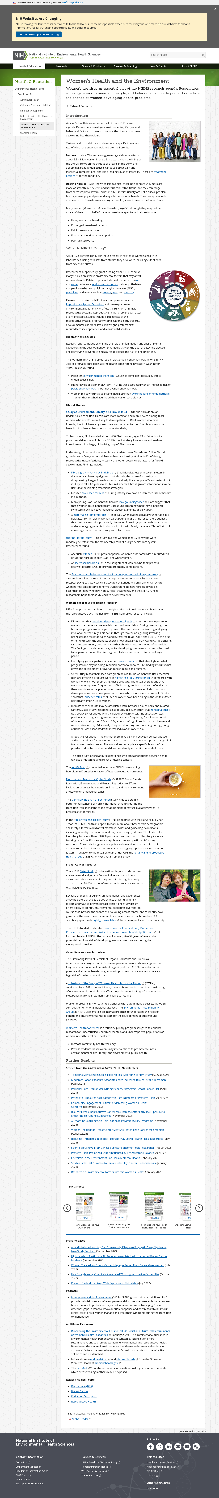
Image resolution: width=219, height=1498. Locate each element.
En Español (152, 1488)
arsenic (107, 292)
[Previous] (67, 1208)
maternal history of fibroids (89, 515)
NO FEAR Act (153, 1471)
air (137, 280)
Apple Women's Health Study (91, 820)
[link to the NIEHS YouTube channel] (187, 1446)
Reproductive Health (83, 1401)
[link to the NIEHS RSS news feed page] (196, 1446)
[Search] (204, 55)
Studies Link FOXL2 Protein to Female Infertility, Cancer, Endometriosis (113, 1163)
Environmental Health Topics (29, 88)
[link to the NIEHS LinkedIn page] (168, 1446)
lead (115, 292)
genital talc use (159, 709)
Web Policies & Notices (93, 1471)
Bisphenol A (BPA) (82, 1386)
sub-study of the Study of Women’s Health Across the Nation (104, 983)
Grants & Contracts (93, 66)
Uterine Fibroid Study (79, 538)
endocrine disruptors (105, 284)
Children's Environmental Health (36, 105)
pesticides (72, 292)
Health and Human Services (161, 1462)
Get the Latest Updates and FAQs (37, 34)
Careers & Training (125, 66)
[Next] (199, 1208)
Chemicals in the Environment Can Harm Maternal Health (105, 1158)
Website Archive (89, 1475)
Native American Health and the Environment (36, 117)
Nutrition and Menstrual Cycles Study (88, 779)
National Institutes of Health (161, 1466)
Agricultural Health (29, 99)
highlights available (104, 920)
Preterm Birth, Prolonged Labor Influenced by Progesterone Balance (112, 1153)
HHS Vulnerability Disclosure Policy (99, 1462)
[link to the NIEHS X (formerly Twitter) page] (159, 1446)
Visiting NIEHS (23, 1479)
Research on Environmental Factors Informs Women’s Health (107, 1172)
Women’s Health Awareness (83, 1028)
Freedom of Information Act (30, 1470)
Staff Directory (23, 1475)
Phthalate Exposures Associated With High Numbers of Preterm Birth (113, 1098)
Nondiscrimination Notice (94, 1466)
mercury (129, 292)
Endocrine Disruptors (84, 1396)
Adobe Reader (80, 1419)
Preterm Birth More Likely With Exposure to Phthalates (104, 1283)
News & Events (157, 66)
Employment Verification (28, 1466)
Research (61, 66)
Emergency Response (31, 110)
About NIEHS (190, 66)
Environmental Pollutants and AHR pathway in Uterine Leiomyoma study (115, 574)
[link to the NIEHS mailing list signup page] (177, 1446)
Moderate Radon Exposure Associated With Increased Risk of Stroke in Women (118, 1080)
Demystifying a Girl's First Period (91, 799)
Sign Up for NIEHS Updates (30, 1483)
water (74, 284)
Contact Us (21, 1462)
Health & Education (29, 66)
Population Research (28, 94)
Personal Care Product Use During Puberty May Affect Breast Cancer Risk (115, 1089)
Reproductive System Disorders (85, 304)
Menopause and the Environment (91, 1297)
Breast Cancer (79, 1391)
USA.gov (151, 1475)
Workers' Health (28, 132)
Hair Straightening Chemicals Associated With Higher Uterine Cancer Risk (115, 1274)
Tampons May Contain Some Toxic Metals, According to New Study (111, 1075)
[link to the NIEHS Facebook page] (150, 1446)
